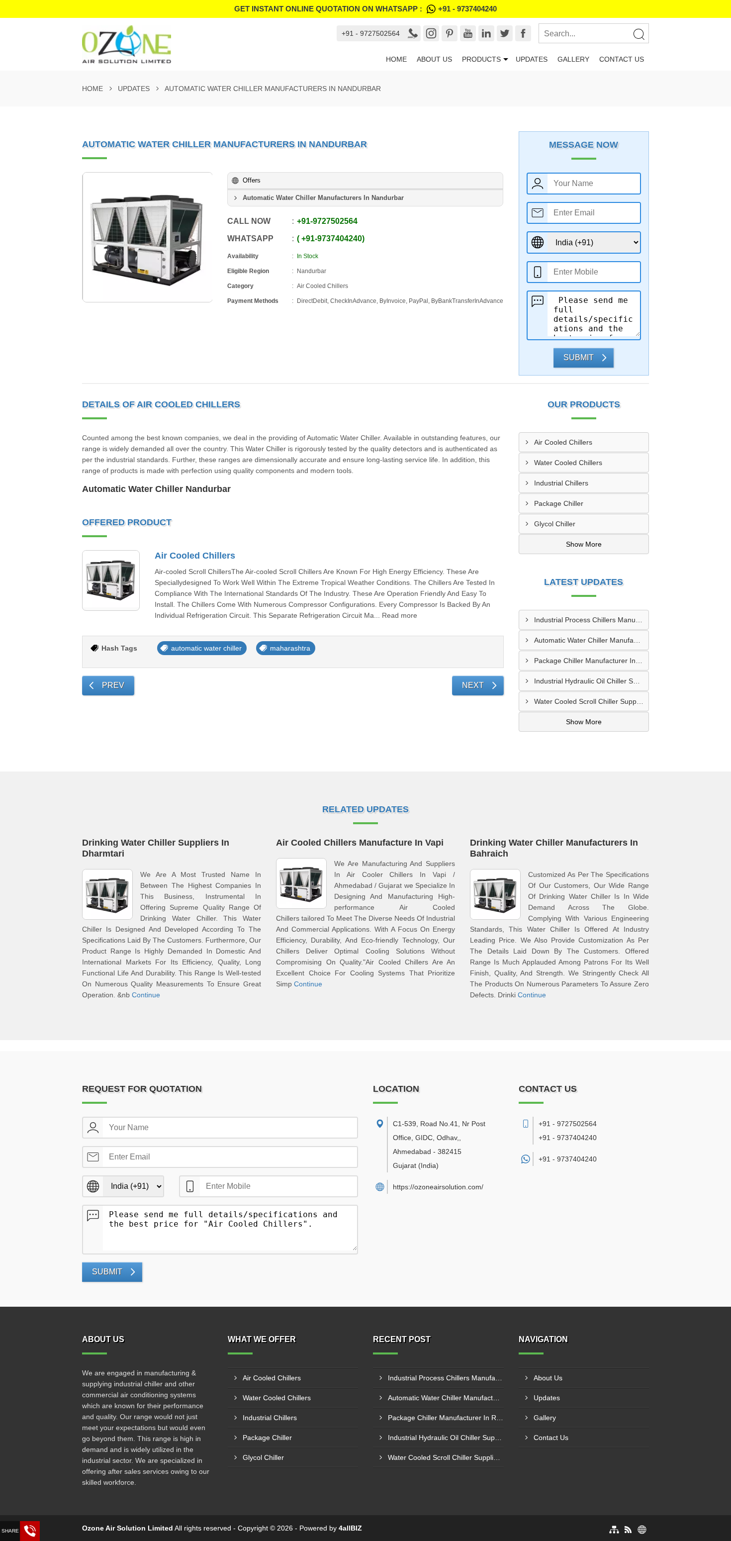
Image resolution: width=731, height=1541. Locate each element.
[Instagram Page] (431, 33)
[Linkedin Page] (486, 33)
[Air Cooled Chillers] (111, 580)
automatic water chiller (206, 648)
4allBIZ (350, 1528)
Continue (146, 995)
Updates (532, 59)
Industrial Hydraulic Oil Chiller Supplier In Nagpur (591, 681)
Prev (113, 685)
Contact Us (621, 59)
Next (473, 685)
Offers (252, 180)
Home (396, 59)
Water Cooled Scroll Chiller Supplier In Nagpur (591, 701)
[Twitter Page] (505, 33)
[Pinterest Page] (449, 33)
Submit (578, 357)
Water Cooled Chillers (568, 463)
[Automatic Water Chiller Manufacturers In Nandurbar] (147, 237)
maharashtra (290, 648)
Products (481, 59)
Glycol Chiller (554, 524)
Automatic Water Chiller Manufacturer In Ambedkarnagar (591, 640)
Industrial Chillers (561, 483)
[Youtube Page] (468, 33)
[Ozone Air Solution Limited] (200, 44)
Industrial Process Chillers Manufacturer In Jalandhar (591, 620)
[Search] (638, 34)
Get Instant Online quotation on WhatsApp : (365, 8)
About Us (434, 59)
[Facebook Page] (523, 33)
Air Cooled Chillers (195, 556)
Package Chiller (558, 503)
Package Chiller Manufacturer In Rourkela (591, 661)
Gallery (573, 59)
